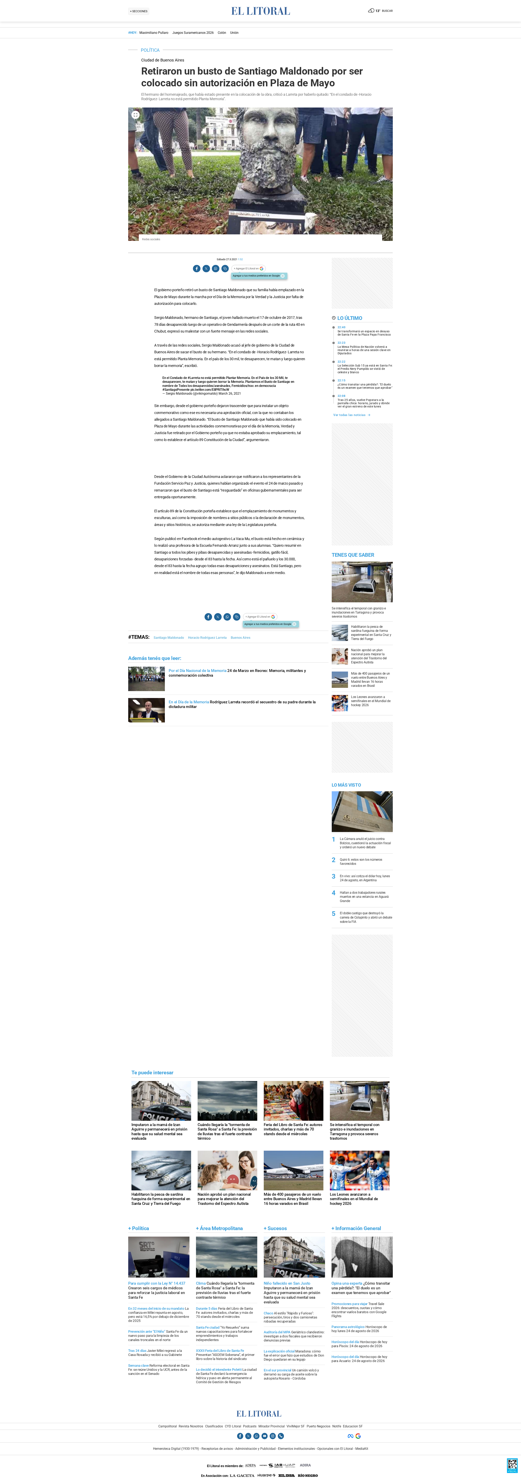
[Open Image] (135, 115)
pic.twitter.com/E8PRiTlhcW (209, 390)
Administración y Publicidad (255, 1449)
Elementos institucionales (296, 1449)
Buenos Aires (240, 638)
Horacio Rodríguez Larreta (207, 638)
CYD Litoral (233, 1426)
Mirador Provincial (271, 1426)
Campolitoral (167, 1426)
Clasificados (214, 1426)
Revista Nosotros (191, 1426)
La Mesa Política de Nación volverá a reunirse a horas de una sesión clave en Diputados (364, 348)
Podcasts (249, 1426)
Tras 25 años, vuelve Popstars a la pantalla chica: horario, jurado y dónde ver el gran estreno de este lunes (364, 401)
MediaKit (361, 1449)
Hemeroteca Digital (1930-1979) (176, 1449)
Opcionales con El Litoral (335, 1449)
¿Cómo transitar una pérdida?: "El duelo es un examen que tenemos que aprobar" (365, 384)
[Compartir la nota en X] (206, 268)
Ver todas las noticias (349, 415)
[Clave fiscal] (512, 1472)
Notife (336, 1426)
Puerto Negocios (318, 1426)
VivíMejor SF (296, 1426)
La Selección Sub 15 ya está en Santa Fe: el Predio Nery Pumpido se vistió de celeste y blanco (365, 367)
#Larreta (194, 378)
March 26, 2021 (230, 393)
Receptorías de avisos (217, 1449)
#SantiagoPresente (176, 390)
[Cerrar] (283, 276)
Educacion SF (353, 1426)
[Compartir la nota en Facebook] (196, 268)
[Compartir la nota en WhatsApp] (215, 268)
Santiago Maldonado (169, 638)
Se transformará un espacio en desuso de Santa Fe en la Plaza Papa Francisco (364, 331)
